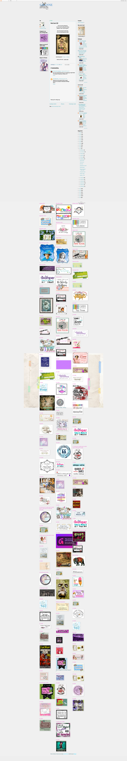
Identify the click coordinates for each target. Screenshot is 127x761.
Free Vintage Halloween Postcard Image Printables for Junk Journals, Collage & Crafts (82, 108)
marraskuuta (82, 151)
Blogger (75, 753)
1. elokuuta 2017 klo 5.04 (65, 71)
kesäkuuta (82, 177)
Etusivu (62, 104)
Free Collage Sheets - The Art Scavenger (82, 105)
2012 (80, 195)
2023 (80, 138)
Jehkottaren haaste (83, 165)
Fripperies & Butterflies (83, 95)
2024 (80, 136)
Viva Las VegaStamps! (82, 120)
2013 (80, 194)
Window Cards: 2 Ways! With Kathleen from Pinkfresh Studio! (82, 52)
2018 (80, 146)
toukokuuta (82, 179)
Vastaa (54, 75)
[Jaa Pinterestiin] (68, 64)
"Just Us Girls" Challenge (83, 113)
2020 (80, 143)
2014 (80, 192)
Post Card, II (82, 162)
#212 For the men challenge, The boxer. (84, 69)
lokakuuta (82, 153)
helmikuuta (82, 184)
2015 (80, 190)
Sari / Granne (43, 26)
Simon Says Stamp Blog (82, 50)
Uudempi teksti (53, 104)
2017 (80, 148)
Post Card (81, 163)
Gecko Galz (81, 86)
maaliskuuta (82, 182)
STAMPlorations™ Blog (82, 40)
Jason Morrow (65, 753)
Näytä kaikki (85, 82)
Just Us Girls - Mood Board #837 (84, 116)
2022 (80, 139)
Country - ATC (82, 175)
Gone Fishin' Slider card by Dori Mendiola (85, 60)
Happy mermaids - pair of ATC (83, 170)
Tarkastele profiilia (43, 28)
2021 (80, 141)
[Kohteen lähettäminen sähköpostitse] (65, 64)
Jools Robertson (55, 78)
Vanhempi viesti (72, 104)
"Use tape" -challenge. (66, 56)
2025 (80, 134)
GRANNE (46, 5)
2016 (80, 188)
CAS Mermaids (82, 167)
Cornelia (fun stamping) (57, 71)
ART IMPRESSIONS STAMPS (82, 57)
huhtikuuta (82, 181)
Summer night (82, 173)
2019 (80, 145)
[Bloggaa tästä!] (66, 64)
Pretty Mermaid (82, 171)
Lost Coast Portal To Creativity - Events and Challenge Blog (83, 65)
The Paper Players (82, 73)
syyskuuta (82, 155)
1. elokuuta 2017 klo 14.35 (63, 78)
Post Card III (82, 160)
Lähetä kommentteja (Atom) (56, 106)
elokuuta (81, 157)
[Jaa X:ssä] (67, 64)
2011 (80, 197)
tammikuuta (82, 186)
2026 (80, 132)
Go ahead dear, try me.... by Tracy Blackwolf (84, 123)
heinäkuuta (82, 158)
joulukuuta (82, 150)
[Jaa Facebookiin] (68, 64)
